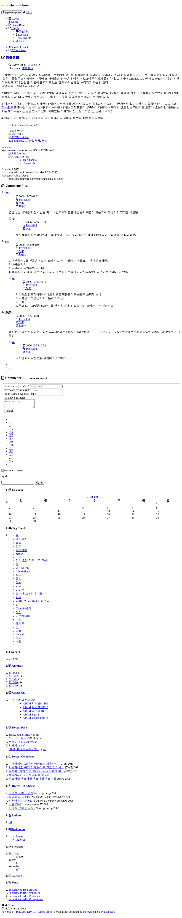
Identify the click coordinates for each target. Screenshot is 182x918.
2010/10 (13, 682)
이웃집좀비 (23, 615)
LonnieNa (110, 911)
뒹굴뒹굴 (12, 57)
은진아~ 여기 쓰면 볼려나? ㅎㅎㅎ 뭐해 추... (36, 771)
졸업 (18, 578)
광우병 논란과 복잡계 (22, 800)
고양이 (29, 140)
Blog (29, 12)
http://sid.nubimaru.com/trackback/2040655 (33, 172)
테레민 (20, 623)
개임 (18, 637)
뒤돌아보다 (40, 707)
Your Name (16, 386)
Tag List (24, 31)
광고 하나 (15, 796)
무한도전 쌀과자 (19, 741)
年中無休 (27, 68)
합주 (18, 546)
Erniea (19, 836)
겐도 (8, 192)
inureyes (87, 911)
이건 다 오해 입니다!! (22, 808)
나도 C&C (15, 804)
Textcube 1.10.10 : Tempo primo (34, 911)
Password (15, 389)
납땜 (18, 630)
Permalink (24, 199)
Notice (14, 21)
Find (41, 482)
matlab (19, 553)
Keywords (24, 37)
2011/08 (13, 672)
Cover (15, 18)
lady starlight (23, 571)
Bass (35, 714)
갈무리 (38, 710)
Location (22, 34)
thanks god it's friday (20, 734)
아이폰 (20, 589)
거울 (18, 641)
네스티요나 (23, 567)
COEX (20, 557)
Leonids (20, 634)
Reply (22, 205)
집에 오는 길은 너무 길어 (31, 560)
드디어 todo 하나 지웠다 (31, 593)
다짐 (18, 612)
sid (21, 130)
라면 (18, 604)
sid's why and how (14, 5)
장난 (18, 582)
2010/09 (13, 685)
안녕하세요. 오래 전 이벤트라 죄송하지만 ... (36, 763)
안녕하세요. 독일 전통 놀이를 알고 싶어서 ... (36, 767)
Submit (9, 411)
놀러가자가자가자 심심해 (25, 774)
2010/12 (13, 675)
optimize (18, 140)
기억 (18, 586)
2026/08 (94, 496)
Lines (21, 41)
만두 (18, 597)
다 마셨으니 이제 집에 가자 (33, 601)
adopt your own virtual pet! (23, 125)
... (10, 658)
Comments (29, 163)
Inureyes (20, 839)
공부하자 (21, 550)
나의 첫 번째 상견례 (21, 793)
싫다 (18, 574)
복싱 (18, 542)
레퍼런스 (21, 539)
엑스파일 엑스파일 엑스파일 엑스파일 (32, 778)
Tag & (15, 28)
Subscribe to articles (23, 889)
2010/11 (13, 679)
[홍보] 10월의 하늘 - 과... (24, 749)
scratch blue (40, 717)
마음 (18, 619)
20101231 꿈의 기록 (21, 738)
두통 (37, 140)
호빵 (44, 140)
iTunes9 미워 (23, 608)
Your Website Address (16, 393)
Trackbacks (30, 159)
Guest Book (18, 25)
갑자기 (13, 745)
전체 (30, 699)
